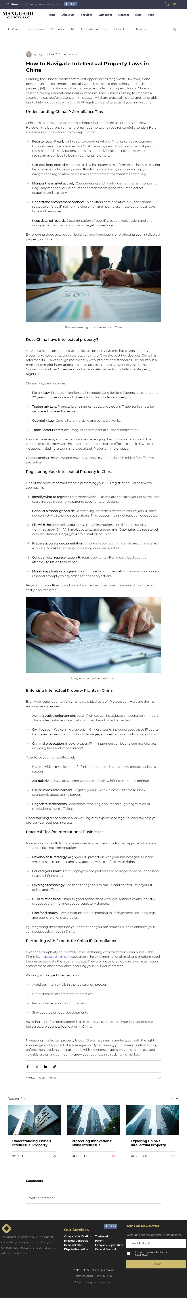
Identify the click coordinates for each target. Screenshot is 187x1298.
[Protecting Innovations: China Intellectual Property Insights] (93, 1120)
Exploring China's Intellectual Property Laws (148, 1143)
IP (72, 29)
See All (175, 1098)
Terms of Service (84, 1275)
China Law (121, 29)
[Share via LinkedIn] (45, 1066)
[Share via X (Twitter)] (36, 1066)
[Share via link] (54, 1066)
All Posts (13, 29)
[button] (172, 4)
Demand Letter (73, 1245)
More (139, 29)
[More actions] (159, 54)
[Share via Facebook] (27, 1066)
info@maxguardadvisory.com (41, 4)
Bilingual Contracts (76, 1240)
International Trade (94, 29)
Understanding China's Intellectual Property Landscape (31, 1143)
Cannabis (57, 29)
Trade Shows (35, 29)
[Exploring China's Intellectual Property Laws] (152, 1120)
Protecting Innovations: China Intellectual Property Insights (92, 1143)
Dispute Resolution (76, 1249)
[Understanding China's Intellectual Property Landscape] (34, 1120)
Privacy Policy (104, 1275)
